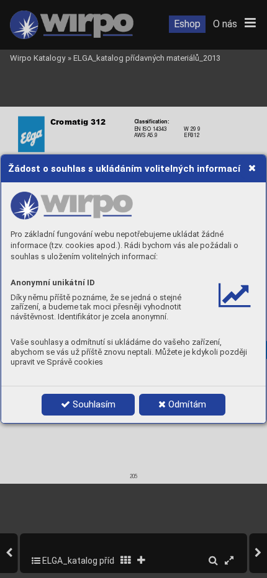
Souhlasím (92, 404)
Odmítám (186, 404)
